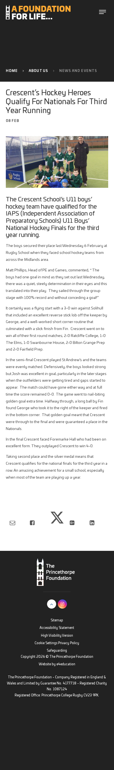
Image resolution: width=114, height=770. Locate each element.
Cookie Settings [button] (46, 643)
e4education (65, 664)
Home (12, 70)
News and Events (78, 70)
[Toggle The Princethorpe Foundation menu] (102, 12)
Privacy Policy (68, 643)
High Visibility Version (57, 635)
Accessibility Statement (57, 627)
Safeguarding (57, 650)
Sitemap (57, 620)
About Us (38, 70)
